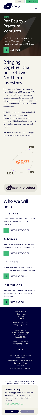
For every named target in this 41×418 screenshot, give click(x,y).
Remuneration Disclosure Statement (20, 360)
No (27, 411)
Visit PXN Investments (19, 230)
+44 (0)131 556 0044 (20, 323)
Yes (11, 411)
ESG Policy (20, 366)
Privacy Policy (20, 358)
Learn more (15, 50)
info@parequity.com (20, 325)
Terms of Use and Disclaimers (20, 355)
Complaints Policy (20, 363)
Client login (32, 1)
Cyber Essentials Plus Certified (20, 368)
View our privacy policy (14, 403)
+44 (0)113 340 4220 (20, 341)
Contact (20, 1)
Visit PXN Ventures (18, 276)
